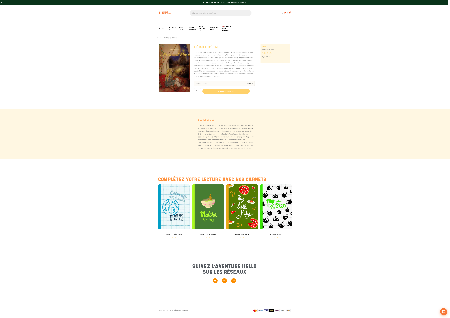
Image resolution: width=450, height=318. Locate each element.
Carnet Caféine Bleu (174, 234)
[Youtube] (224, 280)
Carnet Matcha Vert (208, 234)
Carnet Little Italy (242, 234)
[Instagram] (233, 280)
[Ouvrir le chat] (443, 311)
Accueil (160, 38)
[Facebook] (215, 280)
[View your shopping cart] (288, 12)
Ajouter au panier (227, 91)
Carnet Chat (276, 234)
